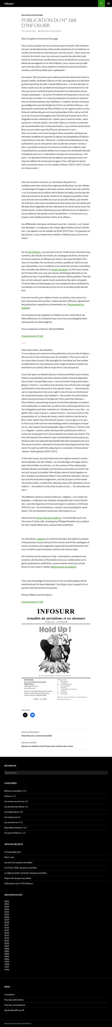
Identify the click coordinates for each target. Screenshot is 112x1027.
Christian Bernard (12, 852)
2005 (6, 951)
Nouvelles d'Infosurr (32, 15)
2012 (6, 938)
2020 (6, 917)
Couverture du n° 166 (32, 335)
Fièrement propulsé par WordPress (17, 1023)
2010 (6, 943)
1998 (6, 964)
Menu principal (108, 3)
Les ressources (11, 817)
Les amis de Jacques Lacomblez (18, 862)
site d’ (34, 252)
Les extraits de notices (14, 806)
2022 (6, 912)
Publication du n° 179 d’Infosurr (18, 883)
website (41, 538)
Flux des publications (13, 999)
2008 (6, 948)
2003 (6, 956)
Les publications (11, 812)
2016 (6, 927)
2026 (6, 901)
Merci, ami (9, 857)
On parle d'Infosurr (13, 833)
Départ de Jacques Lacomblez (17, 878)
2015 (6, 930)
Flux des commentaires (14, 1005)
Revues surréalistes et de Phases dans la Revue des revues (47, 744)
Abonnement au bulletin (63, 566)
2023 (6, 909)
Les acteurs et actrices (14, 801)
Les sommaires (11, 822)
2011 (6, 940)
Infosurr (9, 3)
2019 (6, 919)
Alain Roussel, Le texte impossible (36, 734)
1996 (6, 969)
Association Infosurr (50, 31)
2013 (6, 935)
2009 (6, 946)
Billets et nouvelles (12, 791)
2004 (6, 954)
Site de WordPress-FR (14, 1010)
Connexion (9, 994)
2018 (6, 922)
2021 (6, 914)
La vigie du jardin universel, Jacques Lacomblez (25, 873)
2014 (6, 933)
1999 (6, 961)
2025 (6, 904)
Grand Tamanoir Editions (49, 517)
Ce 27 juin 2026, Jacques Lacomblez (20, 867)
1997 (6, 967)
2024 (6, 906)
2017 (6, 925)
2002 (6, 959)
